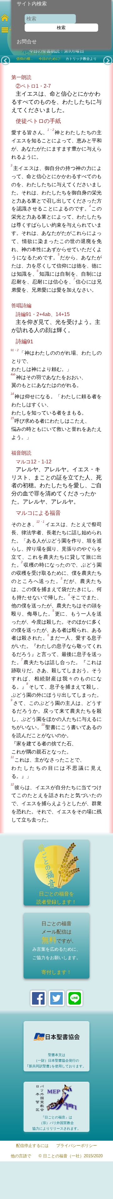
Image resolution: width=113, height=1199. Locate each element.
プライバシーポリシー (76, 1146)
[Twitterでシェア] (56, 998)
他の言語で (21, 1156)
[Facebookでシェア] (38, 998)
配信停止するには (32, 1146)
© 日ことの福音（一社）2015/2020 (71, 1156)
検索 (61, 27)
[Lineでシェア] (75, 998)
